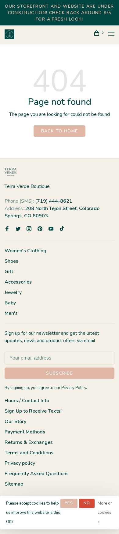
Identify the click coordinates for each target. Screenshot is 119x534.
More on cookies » (105, 512)
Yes (69, 503)
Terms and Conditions (29, 452)
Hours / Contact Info (27, 400)
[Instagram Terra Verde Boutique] (29, 229)
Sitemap (14, 484)
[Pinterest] (40, 229)
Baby (10, 302)
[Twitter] (18, 229)
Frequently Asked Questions (37, 473)
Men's (11, 313)
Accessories (18, 282)
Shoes (11, 261)
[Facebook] (7, 229)
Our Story (15, 421)
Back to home (59, 131)
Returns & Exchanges (29, 442)
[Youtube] (51, 229)
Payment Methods (25, 432)
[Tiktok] (62, 229)
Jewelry (13, 292)
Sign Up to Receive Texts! (33, 411)
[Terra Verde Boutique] (10, 172)
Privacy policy (20, 463)
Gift (9, 271)
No (87, 503)
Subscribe (59, 373)
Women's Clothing (25, 250)
